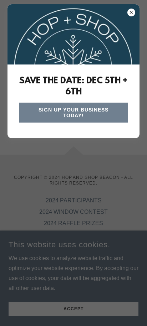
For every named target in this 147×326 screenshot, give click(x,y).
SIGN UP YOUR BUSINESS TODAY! (73, 112)
